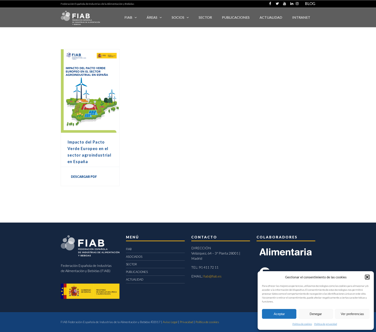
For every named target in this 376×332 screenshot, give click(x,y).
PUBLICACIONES (137, 272)
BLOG (310, 3)
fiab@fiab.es (212, 276)
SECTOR (205, 17)
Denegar (316, 314)
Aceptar (279, 314)
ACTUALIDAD (271, 17)
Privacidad (186, 322)
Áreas (152, 17)
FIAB (128, 17)
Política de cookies (302, 323)
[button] (367, 277)
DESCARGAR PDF (84, 176)
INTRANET (301, 17)
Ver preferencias (352, 314)
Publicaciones (236, 17)
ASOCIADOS (134, 256)
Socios (178, 17)
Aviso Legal (170, 322)
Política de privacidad (325, 323)
